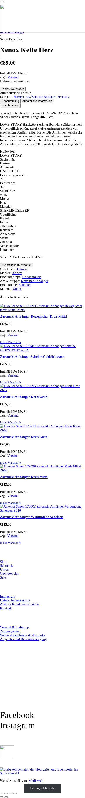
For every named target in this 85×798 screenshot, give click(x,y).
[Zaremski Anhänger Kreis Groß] (42, 390)
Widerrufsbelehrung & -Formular (22, 635)
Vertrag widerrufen (43, 788)
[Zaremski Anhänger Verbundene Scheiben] (42, 510)
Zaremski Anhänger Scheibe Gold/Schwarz (32, 356)
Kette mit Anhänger (44, 96)
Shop (3, 561)
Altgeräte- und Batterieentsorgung (23, 639)
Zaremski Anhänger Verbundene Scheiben (31, 517)
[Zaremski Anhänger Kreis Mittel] (42, 470)
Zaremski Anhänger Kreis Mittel (24, 477)
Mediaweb (36, 781)
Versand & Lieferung (14, 627)
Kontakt (5, 608)
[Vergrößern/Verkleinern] (1, 793)
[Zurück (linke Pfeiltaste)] (1, 797)
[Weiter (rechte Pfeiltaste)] (6, 797)
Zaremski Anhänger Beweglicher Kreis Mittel (33, 316)
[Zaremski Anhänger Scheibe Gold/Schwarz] (42, 350)
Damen (22, 269)
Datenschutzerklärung (15, 600)
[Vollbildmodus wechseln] (6, 793)
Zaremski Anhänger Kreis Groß (23, 397)
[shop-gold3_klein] (7, 758)
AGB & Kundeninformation (19, 604)
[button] (10, 342)
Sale (3, 577)
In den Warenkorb (13, 89)
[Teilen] (10, 793)
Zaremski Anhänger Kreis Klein (23, 437)
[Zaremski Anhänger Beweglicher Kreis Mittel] (42, 310)
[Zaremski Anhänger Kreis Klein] (42, 430)
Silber (17, 289)
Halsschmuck (22, 96)
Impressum (7, 596)
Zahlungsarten (10, 631)
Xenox (17, 273)
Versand (13, 77)
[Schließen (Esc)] (15, 793)
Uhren (4, 569)
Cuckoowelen (9, 573)
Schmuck (63, 96)
